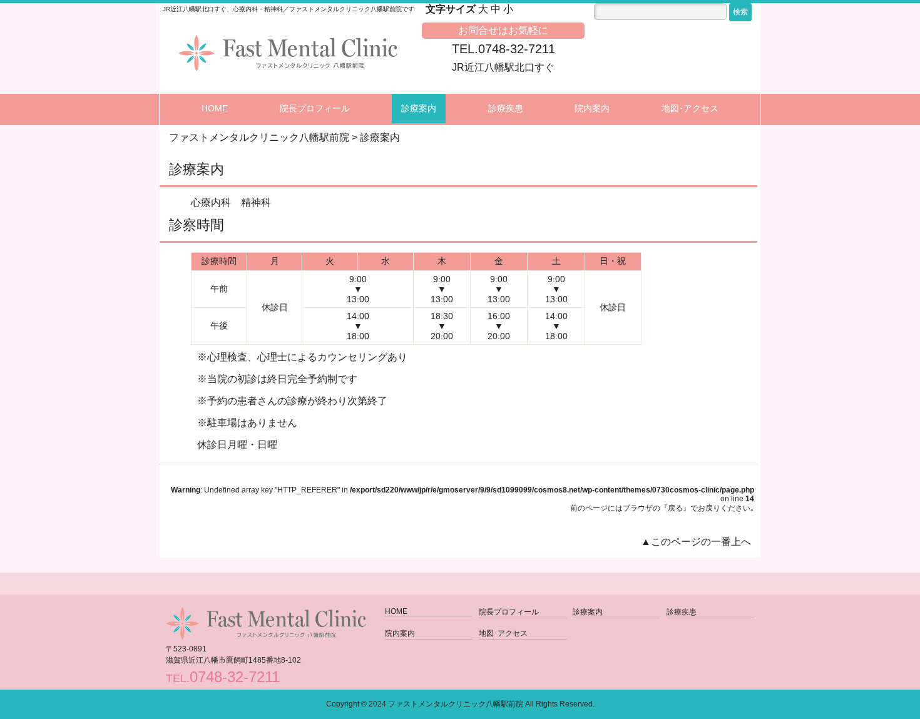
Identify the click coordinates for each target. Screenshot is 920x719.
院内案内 (592, 108)
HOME (215, 108)
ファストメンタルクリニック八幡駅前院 (455, 704)
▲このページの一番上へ (696, 541)
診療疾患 (505, 108)
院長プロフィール (315, 108)
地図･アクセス (690, 108)
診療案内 (418, 108)
